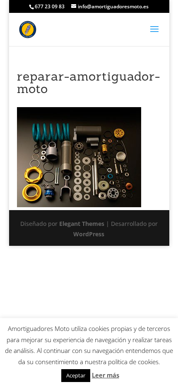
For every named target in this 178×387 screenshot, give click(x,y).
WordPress (88, 234)
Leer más (105, 375)
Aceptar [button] (75, 375)
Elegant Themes (81, 224)
